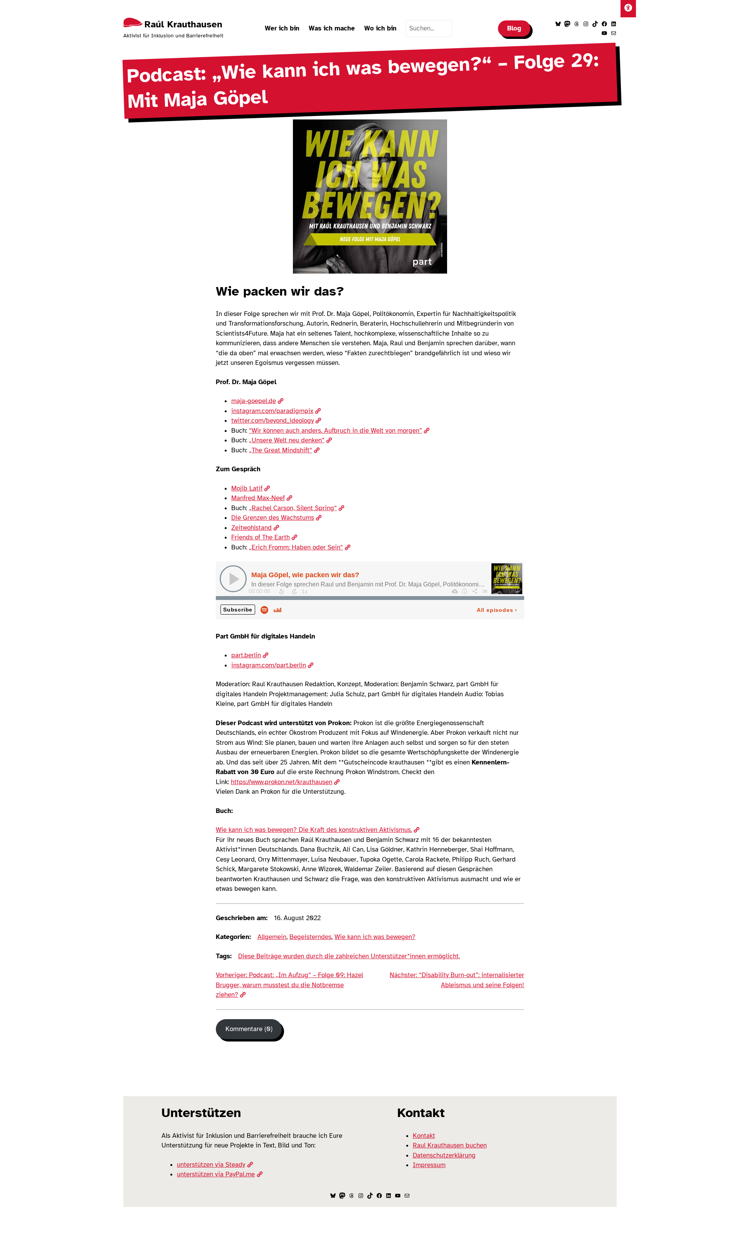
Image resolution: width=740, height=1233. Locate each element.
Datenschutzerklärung (444, 1155)
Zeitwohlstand (251, 528)
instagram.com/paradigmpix (272, 411)
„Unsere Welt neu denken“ (287, 440)
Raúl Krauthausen (183, 24)
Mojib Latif (246, 488)
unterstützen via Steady (211, 1165)
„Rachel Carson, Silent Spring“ (293, 508)
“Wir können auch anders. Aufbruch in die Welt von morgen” (335, 431)
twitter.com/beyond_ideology (272, 421)
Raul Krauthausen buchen (450, 1145)
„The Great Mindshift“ (280, 450)
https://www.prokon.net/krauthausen (281, 782)
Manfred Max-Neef (258, 498)
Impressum (429, 1165)
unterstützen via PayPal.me (216, 1174)
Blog (514, 28)
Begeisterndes (310, 937)
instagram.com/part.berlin (268, 665)
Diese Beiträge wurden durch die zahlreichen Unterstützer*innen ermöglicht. (349, 956)
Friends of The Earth (260, 537)
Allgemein (271, 937)
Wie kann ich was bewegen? (375, 937)
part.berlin (246, 655)
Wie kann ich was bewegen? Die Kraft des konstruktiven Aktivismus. (314, 830)
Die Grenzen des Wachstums (272, 518)
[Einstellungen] (628, 8)
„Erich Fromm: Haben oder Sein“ (296, 547)
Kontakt (424, 1136)
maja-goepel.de (253, 401)
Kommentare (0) (248, 1029)
